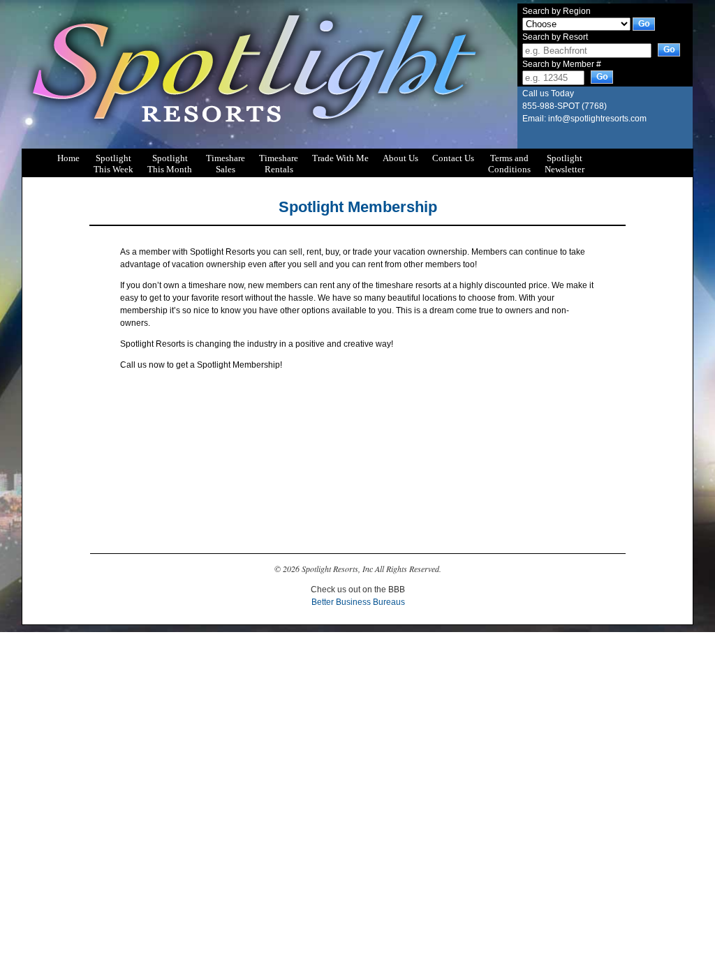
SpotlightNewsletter (564, 160)
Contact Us (453, 158)
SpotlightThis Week (113, 160)
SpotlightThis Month (169, 160)
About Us (400, 158)
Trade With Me (340, 158)
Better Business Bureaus (358, 602)
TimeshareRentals (278, 160)
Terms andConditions (509, 160)
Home (68, 158)
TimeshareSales (225, 160)
